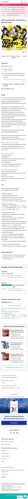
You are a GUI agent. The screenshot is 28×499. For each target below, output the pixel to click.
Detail (8, 56)
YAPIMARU (17, 84)
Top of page (14, 394)
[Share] (23, 52)
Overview (3, 56)
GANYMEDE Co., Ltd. (9, 88)
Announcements (4, 453)
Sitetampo (6, 84)
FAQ (2, 461)
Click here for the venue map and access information (14, 80)
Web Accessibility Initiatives (7, 467)
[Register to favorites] (26, 52)
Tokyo (3, 382)
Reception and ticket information (15, 57)
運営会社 (3, 476)
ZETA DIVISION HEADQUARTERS (9, 377)
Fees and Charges (5, 444)
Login (25, 2)
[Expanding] (14, 37)
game (18, 387)
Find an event (4, 450)
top (3, 397)
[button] (14, 274)
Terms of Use (4, 474)
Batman (22, 84)
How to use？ (4, 458)
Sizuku (11, 84)
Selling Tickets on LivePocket (7, 441)
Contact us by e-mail (15, 305)
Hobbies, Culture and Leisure (8, 387)
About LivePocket (5, 456)
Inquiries (25, 56)
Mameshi (6, 85)
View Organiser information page (14, 367)
